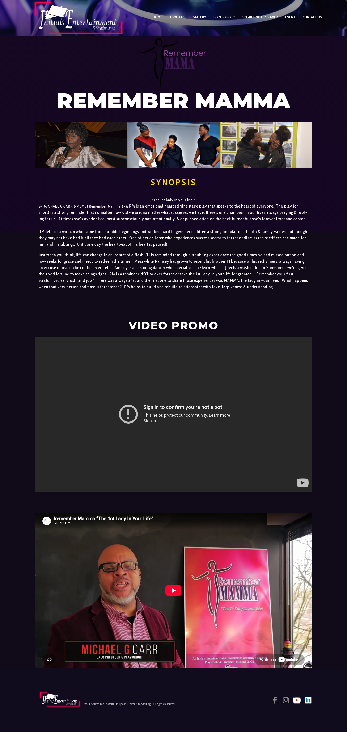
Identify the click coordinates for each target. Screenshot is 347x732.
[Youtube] (296, 700)
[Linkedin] (308, 700)
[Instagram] (285, 700)
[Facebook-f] (274, 700)
